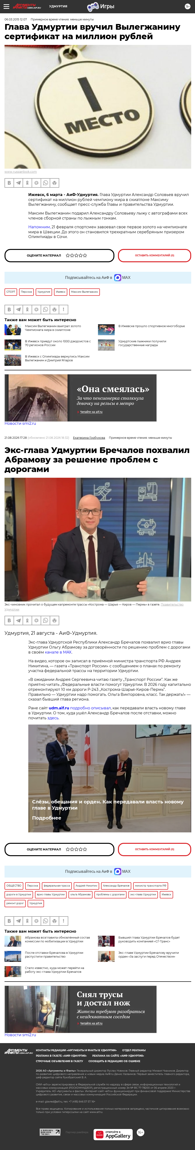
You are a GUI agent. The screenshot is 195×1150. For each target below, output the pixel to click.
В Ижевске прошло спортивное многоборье (151, 326)
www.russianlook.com (21, 171)
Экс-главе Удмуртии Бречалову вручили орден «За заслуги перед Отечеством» (148, 954)
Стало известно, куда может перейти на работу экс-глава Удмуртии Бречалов (54, 969)
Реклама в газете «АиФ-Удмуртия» (61, 1055)
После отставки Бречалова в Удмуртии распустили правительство (54, 954)
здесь (52, 718)
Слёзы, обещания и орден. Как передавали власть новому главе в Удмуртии (108, 805)
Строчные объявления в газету (59, 1061)
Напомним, (39, 227)
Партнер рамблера (77, 1132)
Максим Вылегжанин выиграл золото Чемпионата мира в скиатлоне (53, 328)
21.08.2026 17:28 (16, 437)
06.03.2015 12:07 (16, 19)
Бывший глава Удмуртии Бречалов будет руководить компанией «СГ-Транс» (149, 939)
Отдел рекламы (134, 1050)
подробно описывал (90, 708)
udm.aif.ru (59, 708)
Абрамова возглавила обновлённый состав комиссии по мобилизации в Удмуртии (57, 939)
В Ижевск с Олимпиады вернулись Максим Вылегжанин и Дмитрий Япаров (57, 358)
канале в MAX (58, 652)
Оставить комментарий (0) (154, 255)
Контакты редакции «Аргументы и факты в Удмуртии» (76, 1050)
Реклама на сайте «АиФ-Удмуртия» (118, 1055)
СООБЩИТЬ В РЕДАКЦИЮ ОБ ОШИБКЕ (114, 1061)
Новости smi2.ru (20, 423)
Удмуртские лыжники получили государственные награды (142, 343)
